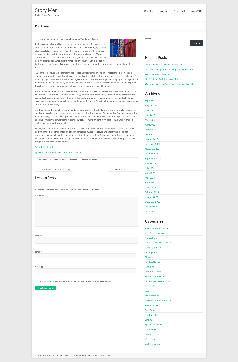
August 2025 (151, 105)
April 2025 (150, 124)
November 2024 (152, 148)
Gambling (149, 266)
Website (39, 266)
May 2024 (150, 177)
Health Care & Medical (155, 276)
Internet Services (153, 286)
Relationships (151, 315)
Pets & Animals (152, 305)
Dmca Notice (164, 11)
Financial (75, 159)
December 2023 (152, 201)
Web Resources (152, 343)
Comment (40, 195)
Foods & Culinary (153, 262)
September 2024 (153, 158)
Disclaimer (149, 11)
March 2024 (151, 187)
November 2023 (152, 206)
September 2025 (153, 100)
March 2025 (151, 129)
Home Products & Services (157, 281)
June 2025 (150, 115)
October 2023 (151, 211)
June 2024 (150, 173)
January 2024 (151, 197)
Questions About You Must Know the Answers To (58, 152)
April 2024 (150, 182)
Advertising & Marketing (156, 228)
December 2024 (152, 144)
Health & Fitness (153, 271)
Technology (150, 329)
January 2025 (151, 139)
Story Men (46, 10)
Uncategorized (152, 339)
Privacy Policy (180, 11)
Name (38, 235)
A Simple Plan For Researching (54, 169)
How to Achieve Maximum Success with (163, 64)
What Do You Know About (157, 74)
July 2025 (149, 110)
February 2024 (152, 192)
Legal (147, 290)
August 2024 (151, 163)
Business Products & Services (159, 242)
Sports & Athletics (153, 324)
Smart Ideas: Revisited (45, 147)
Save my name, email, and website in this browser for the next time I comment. (75, 281)
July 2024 (149, 168)
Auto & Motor (151, 237)
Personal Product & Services (158, 300)
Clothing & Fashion (154, 247)
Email (38, 251)
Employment (151, 252)
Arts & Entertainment (155, 233)
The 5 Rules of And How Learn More (162, 79)
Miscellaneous (152, 295)
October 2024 (151, 153)
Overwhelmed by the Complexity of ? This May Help (169, 69)
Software (149, 319)
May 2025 (150, 120)
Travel (148, 334)
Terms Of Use (196, 11)
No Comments (90, 159)
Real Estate (150, 310)
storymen (43, 159)
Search (148, 38)
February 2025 (152, 134)
